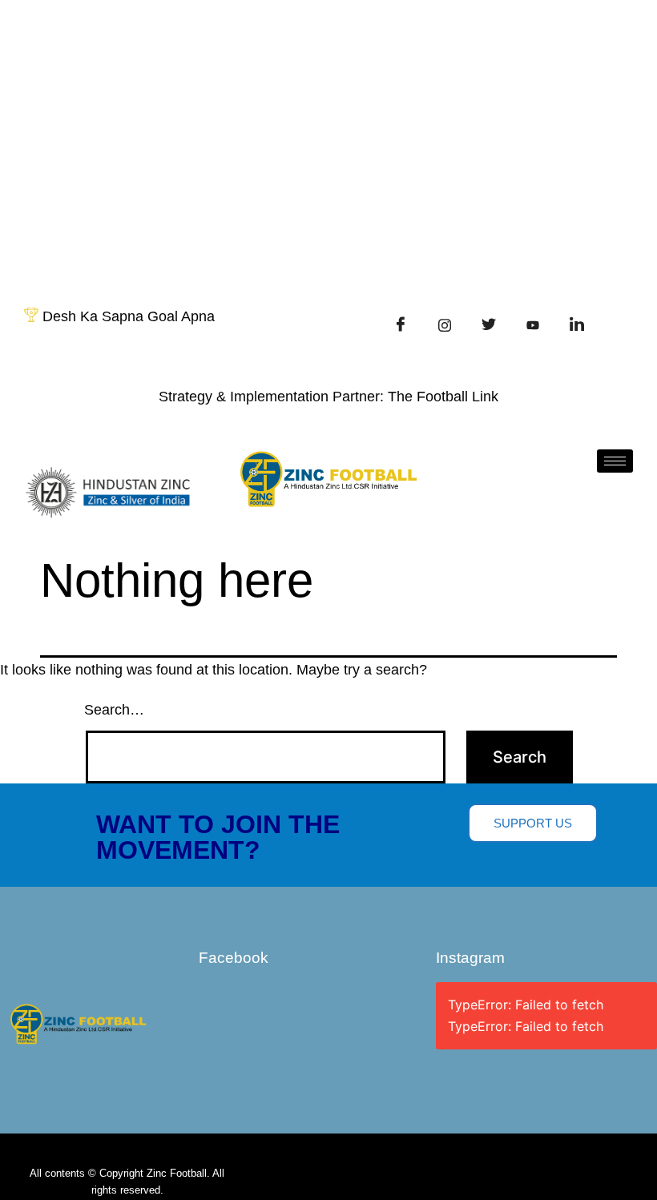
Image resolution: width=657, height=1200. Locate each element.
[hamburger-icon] (615, 461)
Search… (114, 710)
